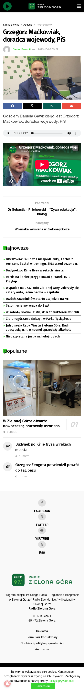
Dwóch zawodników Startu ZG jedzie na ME (37, 299)
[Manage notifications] (7, 683)
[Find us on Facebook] (42, 503)
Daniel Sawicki (22, 49)
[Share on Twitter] (32, 106)
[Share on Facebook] (12, 106)
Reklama (42, 631)
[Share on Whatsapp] (52, 106)
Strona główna (11, 24)
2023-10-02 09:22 (48, 49)
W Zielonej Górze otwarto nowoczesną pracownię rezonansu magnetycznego (32, 423)
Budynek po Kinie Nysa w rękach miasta (35, 270)
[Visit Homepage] (44, 6)
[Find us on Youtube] (42, 530)
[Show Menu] (79, 6)
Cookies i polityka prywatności (42, 643)
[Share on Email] (71, 106)
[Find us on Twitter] (42, 516)
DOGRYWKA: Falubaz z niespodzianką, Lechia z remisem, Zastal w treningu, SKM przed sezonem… (42, 261)
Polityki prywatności (61, 681)
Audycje (27, 24)
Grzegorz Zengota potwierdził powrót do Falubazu (47, 467)
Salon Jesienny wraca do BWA (27, 305)
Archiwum (42, 649)
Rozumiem (43, 686)
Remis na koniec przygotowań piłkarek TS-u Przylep (38, 279)
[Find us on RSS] (42, 544)
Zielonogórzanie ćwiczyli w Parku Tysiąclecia (38, 319)
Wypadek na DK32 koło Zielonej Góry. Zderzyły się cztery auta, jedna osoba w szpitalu (42, 290)
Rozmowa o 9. (44, 24)
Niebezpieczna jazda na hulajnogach (33, 336)
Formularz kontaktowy (42, 637)
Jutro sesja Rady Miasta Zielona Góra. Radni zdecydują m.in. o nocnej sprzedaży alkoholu (39, 328)
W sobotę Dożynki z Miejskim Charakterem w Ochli (42, 312)
